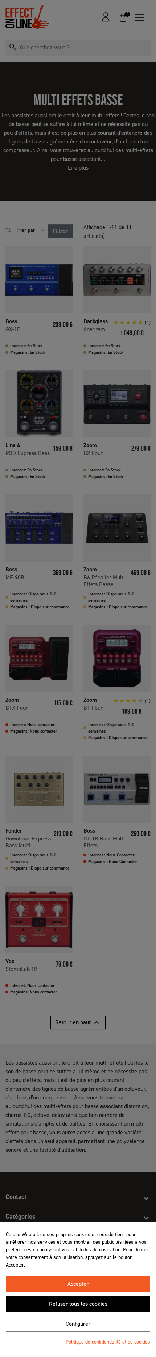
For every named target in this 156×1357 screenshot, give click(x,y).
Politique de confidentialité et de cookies (108, 1341)
